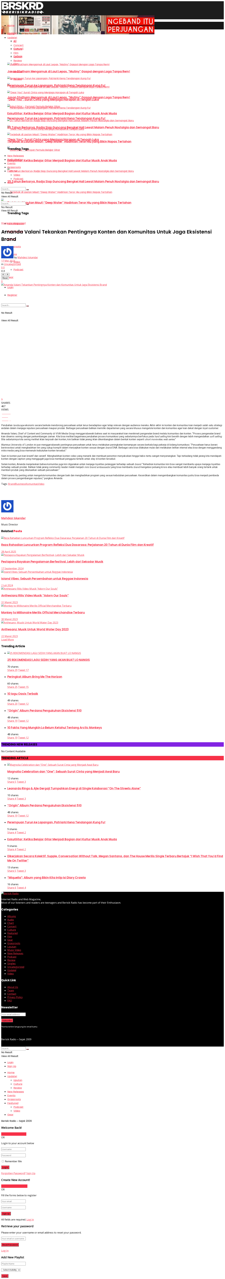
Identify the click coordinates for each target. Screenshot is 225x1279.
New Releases (15, 156)
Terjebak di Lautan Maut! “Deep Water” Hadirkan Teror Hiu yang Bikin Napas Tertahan (69, 203)
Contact (11, 994)
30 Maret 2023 (9, 619)
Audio (10, 919)
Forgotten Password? (13, 1173)
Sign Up (11, 1066)
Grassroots (14, 167)
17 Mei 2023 (8, 260)
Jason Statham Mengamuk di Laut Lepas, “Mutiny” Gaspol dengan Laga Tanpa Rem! (68, 71)
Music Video (14, 950)
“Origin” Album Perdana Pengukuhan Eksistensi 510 (44, 711)
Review (17, 60)
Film (15, 53)
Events (11, 163)
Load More (7, 639)
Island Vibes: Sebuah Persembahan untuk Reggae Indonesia (44, 579)
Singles (11, 963)
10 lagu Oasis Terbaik (22, 694)
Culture (17, 49)
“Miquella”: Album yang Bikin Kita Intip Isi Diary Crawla (46, 878)
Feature (12, 171)
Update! (12, 37)
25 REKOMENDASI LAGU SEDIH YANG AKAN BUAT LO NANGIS (48, 660)
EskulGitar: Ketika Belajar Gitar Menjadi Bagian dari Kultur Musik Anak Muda (62, 160)
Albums (11, 916)
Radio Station (15, 159)
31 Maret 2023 (9, 602)
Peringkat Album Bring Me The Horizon (34, 677)
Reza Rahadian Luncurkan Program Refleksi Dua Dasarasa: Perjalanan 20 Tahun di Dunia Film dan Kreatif (77, 545)
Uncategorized (17, 223)
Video (16, 262)
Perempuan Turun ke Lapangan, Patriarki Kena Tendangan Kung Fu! (56, 118)
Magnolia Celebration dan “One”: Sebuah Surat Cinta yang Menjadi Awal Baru (63, 772)
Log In (30, 1219)
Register (12, 295)
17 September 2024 (12, 568)
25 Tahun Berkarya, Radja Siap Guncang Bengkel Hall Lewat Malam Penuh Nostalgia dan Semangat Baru (83, 181)
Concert (18, 45)
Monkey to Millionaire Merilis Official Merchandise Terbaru (43, 612)
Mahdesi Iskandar (27, 257)
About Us (12, 987)
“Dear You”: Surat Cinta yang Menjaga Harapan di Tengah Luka (53, 99)
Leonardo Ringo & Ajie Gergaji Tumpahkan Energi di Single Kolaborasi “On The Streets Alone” (74, 788)
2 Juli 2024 (7, 585)
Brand (11, 484)
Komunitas (32, 484)
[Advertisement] (57, 492)
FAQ (9, 1000)
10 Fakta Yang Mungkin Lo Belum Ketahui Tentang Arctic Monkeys (54, 728)
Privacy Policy (15, 997)
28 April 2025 (8, 551)
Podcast (18, 269)
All (14, 41)
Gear (10, 277)
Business (20, 484)
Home (11, 25)
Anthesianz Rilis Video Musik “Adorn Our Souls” (35, 595)
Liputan (17, 57)
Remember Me (13, 1161)
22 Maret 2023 (9, 636)
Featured (12, 933)
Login (10, 287)
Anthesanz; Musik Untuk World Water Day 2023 (35, 629)
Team (10, 990)
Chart (10, 923)
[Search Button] (27, 189)
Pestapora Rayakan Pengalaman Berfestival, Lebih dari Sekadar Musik (52, 562)
